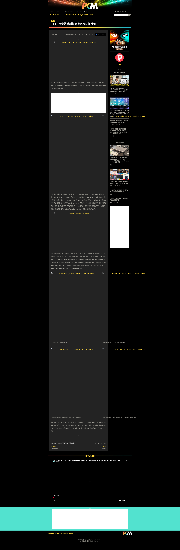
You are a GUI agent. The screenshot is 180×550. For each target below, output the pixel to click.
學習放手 (104, 448)
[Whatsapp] (125, 12)
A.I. (110, 93)
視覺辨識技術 (72, 443)
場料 (111, 165)
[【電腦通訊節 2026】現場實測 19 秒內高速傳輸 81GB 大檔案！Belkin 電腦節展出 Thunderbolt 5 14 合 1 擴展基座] (119, 150)
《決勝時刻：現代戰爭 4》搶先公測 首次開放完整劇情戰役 (119, 191)
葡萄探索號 (65, 443)
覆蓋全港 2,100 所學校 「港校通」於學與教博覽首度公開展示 (119, 121)
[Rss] (130, 12)
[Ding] (119, 57)
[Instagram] (118, 12)
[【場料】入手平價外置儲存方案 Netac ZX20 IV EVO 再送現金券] (119, 174)
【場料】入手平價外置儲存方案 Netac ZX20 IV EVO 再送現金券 (119, 182)
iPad (60, 443)
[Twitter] (128, 12)
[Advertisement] (90, 103)
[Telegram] (86, 34)
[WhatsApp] (82, 34)
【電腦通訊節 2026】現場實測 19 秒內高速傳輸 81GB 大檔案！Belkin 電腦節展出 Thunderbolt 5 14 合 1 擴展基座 (119, 160)
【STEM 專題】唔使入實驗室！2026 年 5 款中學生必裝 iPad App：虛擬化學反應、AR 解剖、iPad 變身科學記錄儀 (119, 131)
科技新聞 (112, 116)
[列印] (92, 34)
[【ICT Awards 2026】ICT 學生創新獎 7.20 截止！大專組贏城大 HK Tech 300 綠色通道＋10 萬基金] (119, 103)
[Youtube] (120, 12)
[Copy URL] (89, 34)
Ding (56, 34)
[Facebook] (115, 12)
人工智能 (56, 443)
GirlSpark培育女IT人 (56, 448)
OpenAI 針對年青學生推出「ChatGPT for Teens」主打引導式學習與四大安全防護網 (119, 90)
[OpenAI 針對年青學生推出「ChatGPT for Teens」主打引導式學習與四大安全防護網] (119, 80)
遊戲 (111, 194)
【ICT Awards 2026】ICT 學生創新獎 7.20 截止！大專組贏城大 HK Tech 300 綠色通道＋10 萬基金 (119, 112)
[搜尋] (129, 15)
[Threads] (123, 12)
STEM (53, 20)
